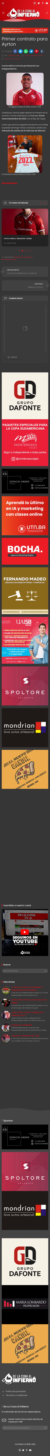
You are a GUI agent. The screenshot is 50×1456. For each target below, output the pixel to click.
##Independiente (9, 259)
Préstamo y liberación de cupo (25, 1035)
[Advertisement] (25, 814)
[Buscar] (47, 13)
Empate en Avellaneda (21, 1025)
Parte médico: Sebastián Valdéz (18, 238)
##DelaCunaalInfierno (23, 257)
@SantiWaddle (9, 183)
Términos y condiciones (16, 1395)
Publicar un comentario (13, 59)
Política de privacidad (15, 1391)
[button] (15, 51)
